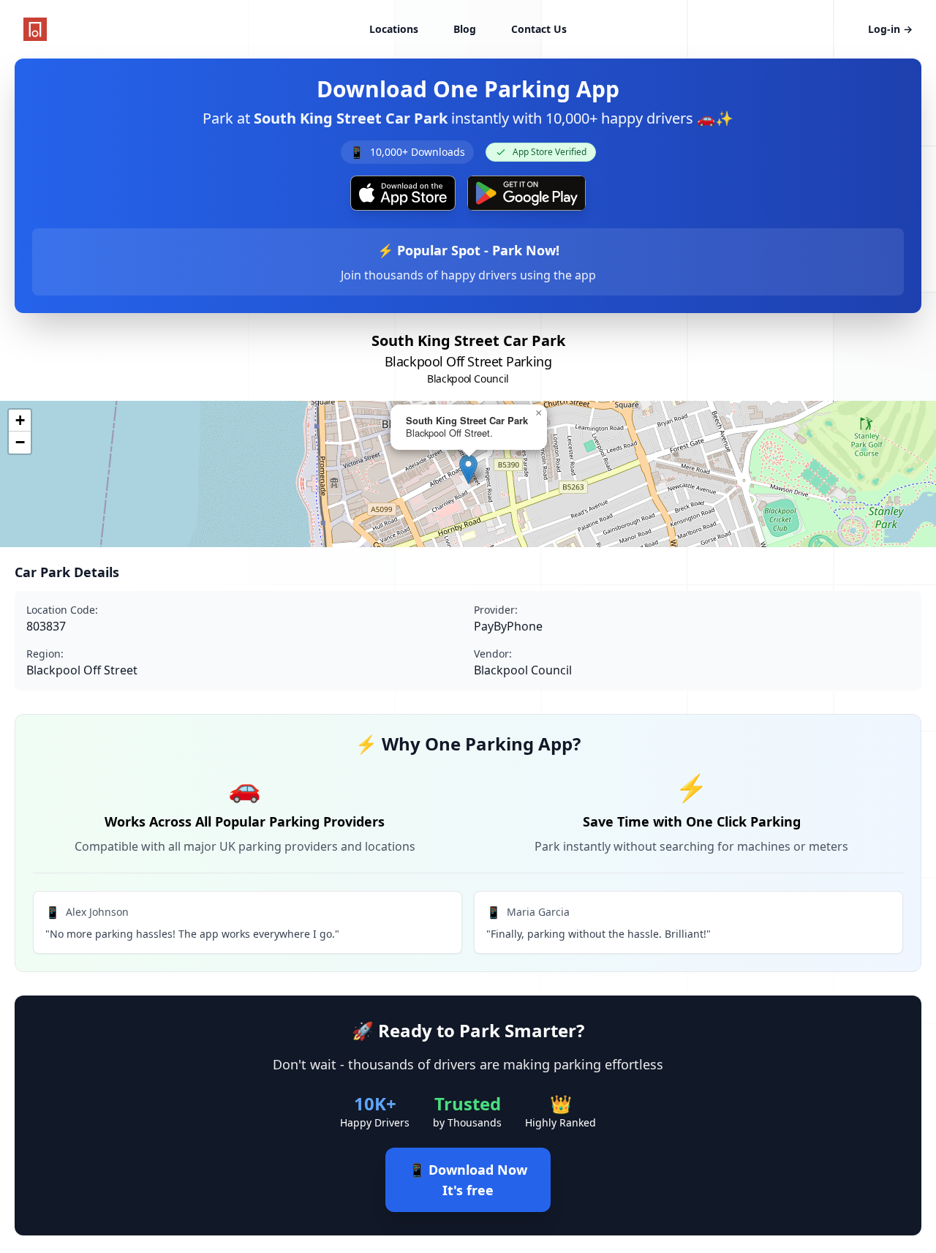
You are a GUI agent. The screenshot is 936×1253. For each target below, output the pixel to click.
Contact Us (539, 29)
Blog (464, 29)
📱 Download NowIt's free (468, 1180)
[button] (468, 469)
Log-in (890, 29)
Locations (393, 29)
